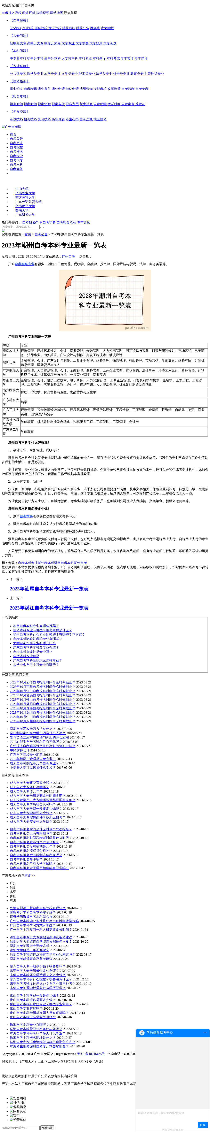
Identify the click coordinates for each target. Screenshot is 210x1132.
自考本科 (16, 164)
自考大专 (16, 160)
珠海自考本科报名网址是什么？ (33, 1037)
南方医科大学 (25, 197)
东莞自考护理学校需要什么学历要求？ (38, 988)
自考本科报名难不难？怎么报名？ (34, 842)
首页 (13, 134)
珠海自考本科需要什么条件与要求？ (36, 1029)
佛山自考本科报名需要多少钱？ (33, 1000)
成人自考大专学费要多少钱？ (31, 813)
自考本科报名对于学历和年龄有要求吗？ (39, 868)
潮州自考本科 (64, 563)
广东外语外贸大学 (28, 202)
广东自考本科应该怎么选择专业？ (37, 660)
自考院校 (16, 147)
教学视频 (42, 13)
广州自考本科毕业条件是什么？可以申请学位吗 (44, 921)
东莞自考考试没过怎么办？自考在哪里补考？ (42, 983)
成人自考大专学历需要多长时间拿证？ (38, 795)
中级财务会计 (20, 750)
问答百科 (28, 13)
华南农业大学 (25, 193)
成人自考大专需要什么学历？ (31, 821)
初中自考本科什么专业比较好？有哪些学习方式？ (49, 634)
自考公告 (16, 138)
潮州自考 (80, 563)
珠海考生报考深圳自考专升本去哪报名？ (39, 1046)
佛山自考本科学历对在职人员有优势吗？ (39, 1013)
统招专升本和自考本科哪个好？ (33, 912)
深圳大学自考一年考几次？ (29, 950)
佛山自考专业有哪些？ (26, 1008)
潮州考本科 (46, 563)
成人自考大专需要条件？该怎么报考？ (38, 817)
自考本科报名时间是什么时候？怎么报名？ (41, 829)
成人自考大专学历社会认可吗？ (33, 804)
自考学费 (49, 222)
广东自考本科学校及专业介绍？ (36, 647)
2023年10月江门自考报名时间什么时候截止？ (42, 691)
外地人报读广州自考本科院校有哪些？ (38, 908)
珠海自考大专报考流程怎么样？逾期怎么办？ (42, 1042)
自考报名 (16, 151)
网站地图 (56, 13)
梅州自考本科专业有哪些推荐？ (36, 626)
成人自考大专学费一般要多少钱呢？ (36, 808)
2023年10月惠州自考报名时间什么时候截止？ (42, 686)
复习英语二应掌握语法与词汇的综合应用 (39, 737)
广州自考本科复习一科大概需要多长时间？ (41, 929)
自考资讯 (16, 143)
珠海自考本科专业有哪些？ (29, 1024)
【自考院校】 (20, 20)
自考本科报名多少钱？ (26, 859)
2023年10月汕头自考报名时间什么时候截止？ (42, 695)
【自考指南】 (20, 81)
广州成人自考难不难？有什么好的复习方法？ (42, 746)
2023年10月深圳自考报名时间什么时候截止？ (42, 712)
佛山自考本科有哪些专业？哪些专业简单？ (41, 1004)
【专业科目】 (20, 66)
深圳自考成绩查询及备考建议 (31, 959)
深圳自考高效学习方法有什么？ (33, 729)
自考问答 (16, 169)
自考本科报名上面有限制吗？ (31, 833)
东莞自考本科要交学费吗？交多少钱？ (38, 975)
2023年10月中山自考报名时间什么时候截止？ (42, 717)
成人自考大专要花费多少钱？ (31, 783)
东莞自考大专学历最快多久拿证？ (34, 970)
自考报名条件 (32, 222)
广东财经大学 (25, 214)
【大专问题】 (20, 35)
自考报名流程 (11, 13)
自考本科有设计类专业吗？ (32, 651)
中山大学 (22, 189)
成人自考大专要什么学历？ (29, 787)
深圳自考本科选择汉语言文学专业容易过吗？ (42, 954)
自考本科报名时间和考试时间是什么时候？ (41, 838)
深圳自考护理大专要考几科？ (31, 946)
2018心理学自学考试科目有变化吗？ (36, 741)
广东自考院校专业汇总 (26, 754)
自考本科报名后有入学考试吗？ (33, 863)
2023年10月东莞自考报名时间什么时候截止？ (42, 721)
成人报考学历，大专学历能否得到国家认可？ (42, 800)
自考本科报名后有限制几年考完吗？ (36, 855)
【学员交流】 (20, 111)
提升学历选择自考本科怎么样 (31, 916)
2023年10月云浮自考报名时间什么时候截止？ (42, 682)
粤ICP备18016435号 (91, 1054)
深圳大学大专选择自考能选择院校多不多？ (41, 941)
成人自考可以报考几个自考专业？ (34, 763)
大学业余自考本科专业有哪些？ (36, 664)
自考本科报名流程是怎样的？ (31, 850)
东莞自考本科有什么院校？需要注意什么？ (41, 979)
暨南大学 (22, 210)
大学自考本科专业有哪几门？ (34, 643)
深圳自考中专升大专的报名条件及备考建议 (41, 937)
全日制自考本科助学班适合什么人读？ (38, 733)
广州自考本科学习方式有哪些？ (33, 925)
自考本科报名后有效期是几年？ (33, 846)
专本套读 (83, 222)
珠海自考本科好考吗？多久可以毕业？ (38, 1033)
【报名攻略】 (20, 96)
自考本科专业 (28, 563)
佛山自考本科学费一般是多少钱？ (34, 995)
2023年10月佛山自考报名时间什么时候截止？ (42, 699)
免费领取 (47, 1127)
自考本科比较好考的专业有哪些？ (37, 639)
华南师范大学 (25, 206)
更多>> (30, 875)
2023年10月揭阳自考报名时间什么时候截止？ (42, 704)
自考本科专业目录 (26, 656)
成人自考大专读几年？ (26, 791)
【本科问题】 (20, 51)
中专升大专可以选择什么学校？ (33, 767)
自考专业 (16, 156)
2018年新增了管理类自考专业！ (33, 759)
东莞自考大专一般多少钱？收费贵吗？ (38, 966)
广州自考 (68, 256)
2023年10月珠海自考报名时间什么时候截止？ (42, 708)
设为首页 (70, 13)
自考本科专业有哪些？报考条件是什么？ (42, 630)
